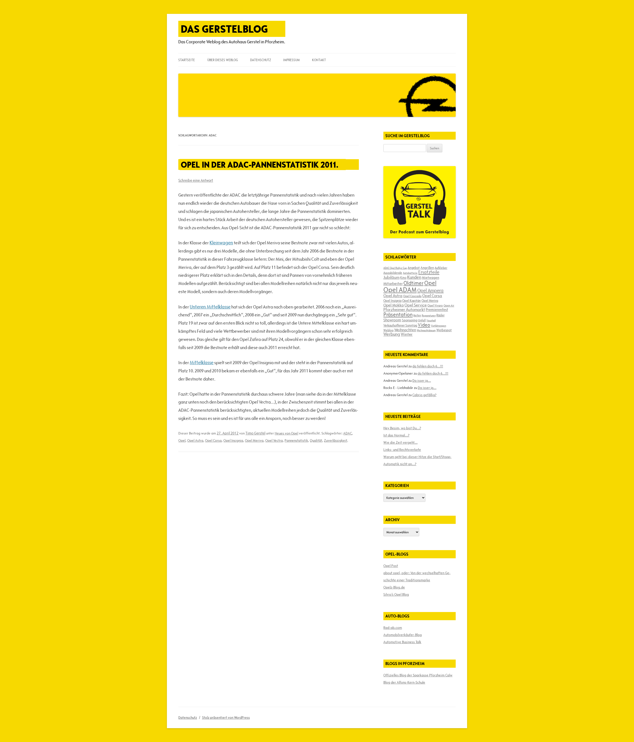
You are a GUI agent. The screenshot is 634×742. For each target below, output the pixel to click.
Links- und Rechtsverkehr (402, 449)
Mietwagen (430, 277)
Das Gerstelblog (224, 29)
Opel (181, 440)
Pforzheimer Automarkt (404, 309)
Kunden (414, 277)
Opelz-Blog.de (394, 587)
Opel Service (415, 305)
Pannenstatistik (296, 440)
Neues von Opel (286, 433)
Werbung (391, 334)
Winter (407, 334)
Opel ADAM (400, 289)
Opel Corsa (213, 440)
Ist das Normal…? (396, 435)
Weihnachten (405, 329)
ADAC (347, 433)
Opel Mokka (393, 305)
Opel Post (390, 565)
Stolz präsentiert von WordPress (226, 717)
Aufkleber (441, 268)
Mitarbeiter (393, 283)
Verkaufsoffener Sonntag (400, 325)
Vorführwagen (438, 325)
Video (424, 325)
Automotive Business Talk (402, 642)
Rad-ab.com (392, 627)
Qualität (316, 440)
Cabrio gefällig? (424, 395)
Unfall (422, 320)
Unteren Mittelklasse (210, 307)
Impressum (291, 60)
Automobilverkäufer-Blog (402, 635)
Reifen (417, 315)
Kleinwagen (221, 243)
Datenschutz (260, 60)
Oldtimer (413, 283)
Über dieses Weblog (222, 60)
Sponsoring (409, 320)
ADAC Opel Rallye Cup (395, 268)
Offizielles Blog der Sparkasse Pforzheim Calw (417, 675)
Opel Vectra (274, 440)
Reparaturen (429, 315)
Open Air (449, 305)
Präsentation (398, 314)
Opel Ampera (430, 290)
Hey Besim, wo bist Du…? (402, 428)
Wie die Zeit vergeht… (400, 442)
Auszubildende (392, 273)
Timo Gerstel (255, 433)
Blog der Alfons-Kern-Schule (404, 682)
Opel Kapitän (411, 300)
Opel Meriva (254, 440)
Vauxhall (431, 320)
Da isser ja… (421, 380)
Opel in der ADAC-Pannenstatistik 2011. (259, 164)
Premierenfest (437, 309)
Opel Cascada (412, 296)
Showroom (392, 319)
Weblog (388, 330)
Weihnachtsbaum (426, 330)
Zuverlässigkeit (335, 440)
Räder (440, 315)
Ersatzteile (428, 272)
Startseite (186, 60)
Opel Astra (195, 440)
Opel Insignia (233, 440)
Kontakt (319, 60)
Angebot (414, 267)
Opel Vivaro (435, 305)
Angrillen (427, 267)
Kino (403, 277)
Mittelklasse (201, 362)
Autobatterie (410, 273)
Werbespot (444, 330)
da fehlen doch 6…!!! (427, 366)
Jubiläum (391, 277)
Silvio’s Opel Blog (396, 594)
